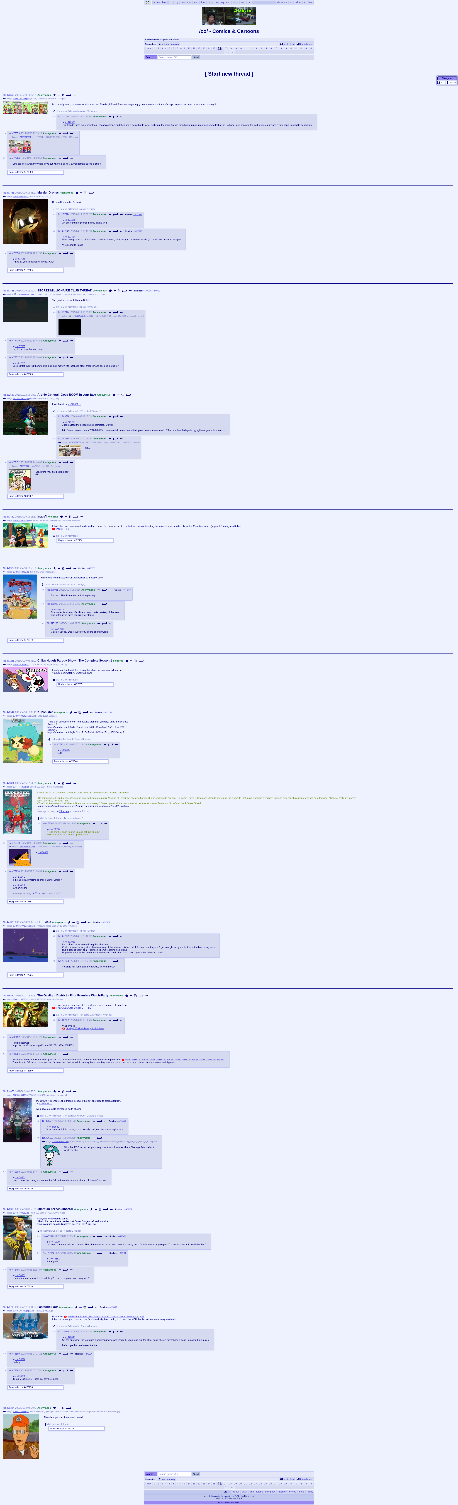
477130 (16, 871)
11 (194, 48)
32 (300, 48)
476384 (16, 1370)
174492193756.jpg (21, 999)
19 (235, 48)
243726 (65, 416)
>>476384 (88, 1354)
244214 (65, 438)
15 (214, 48)
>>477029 (105, 922)
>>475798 (20, 1359)
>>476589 (54, 1126)
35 (226, 52)
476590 (10, 95)
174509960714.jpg (21, 196)
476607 (49, 1138)
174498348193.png (27, 847)
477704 (16, 158)
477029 (65, 936)
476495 (16, 1269)
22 (250, 48)
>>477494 (70, 237)
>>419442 (44, 1103)
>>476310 (54, 1242)
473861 (10, 783)
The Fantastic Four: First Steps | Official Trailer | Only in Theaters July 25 (106, 1316)
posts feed (289, 44)
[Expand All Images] (63, 95)
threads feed (306, 44)
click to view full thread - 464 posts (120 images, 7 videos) (84, 1015)
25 (265, 48)
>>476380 (112, 1307)
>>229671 (73, 404)
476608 (16, 1171)
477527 (16, 357)
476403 (50, 1253)
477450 (10, 516)
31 (295, 48)
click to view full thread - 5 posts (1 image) (76, 209)
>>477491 (70, 220)
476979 (10, 568)
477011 (65, 116)
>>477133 (107, 712)
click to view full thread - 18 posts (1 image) (77, 1326)
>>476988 (70, 122)
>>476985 (91, 568)
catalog (175, 44)
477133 (61, 744)
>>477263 (126, 590)
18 (230, 48)
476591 (49, 1121)
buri (252, 1491)
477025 (10, 922)
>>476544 (65, 750)
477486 (10, 192)
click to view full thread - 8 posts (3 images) (76, 111)
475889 (10, 995)
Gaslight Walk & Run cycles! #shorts (85, 1028)
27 (275, 48)
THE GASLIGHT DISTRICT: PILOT (74, 1007)
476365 (65, 1331)
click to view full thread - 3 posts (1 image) (76, 931)
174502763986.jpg (21, 572)
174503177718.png (21, 926)
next (232, 52)
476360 (50, 823)
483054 (16, 1054)
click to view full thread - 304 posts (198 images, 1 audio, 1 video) (71, 1116)
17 (225, 48)
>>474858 (20, 885)
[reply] (69, 95)
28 (280, 48)
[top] (441, 82)
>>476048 (70, 1337)
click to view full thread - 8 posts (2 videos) (76, 307)
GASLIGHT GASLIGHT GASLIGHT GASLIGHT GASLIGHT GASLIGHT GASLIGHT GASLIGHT (175, 1059)
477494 (65, 214)
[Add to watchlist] (54, 95)
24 (260, 48)
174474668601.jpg (21, 787)
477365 (10, 290)
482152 (16, 1037)
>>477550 (137, 231)
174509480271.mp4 (81, 316)
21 (245, 48)
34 (310, 48)
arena (301, 1491)
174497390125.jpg (21, 1213)
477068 (65, 961)
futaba (259, 1491)
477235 (10, 660)
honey (310, 1491)
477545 (65, 231)
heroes (292, 1491)
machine (282, 1491)
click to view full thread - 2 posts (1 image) (71, 739)
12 (199, 48)
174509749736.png (21, 520)
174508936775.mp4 (25, 294)
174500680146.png (21, 716)
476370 (16, 843)
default (235, 1491)
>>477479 (156, 291)
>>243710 (70, 422)
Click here (64, 811)
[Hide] (59, 95)
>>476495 (122, 1253)
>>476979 (58, 609)
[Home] (147, 2)
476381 (50, 1236)
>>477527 (146, 291)
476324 (10, 1408)
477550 (16, 253)
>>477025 (70, 941)
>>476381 (127, 1209)
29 (285, 48)
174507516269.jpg (21, 664)
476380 (16, 1353)
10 (189, 48)
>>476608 (121, 1121)
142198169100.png (21, 398)
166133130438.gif (20, 1095)
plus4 (244, 1491)
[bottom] (451, 82)
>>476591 (20, 1177)
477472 (16, 462)
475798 (10, 1307)
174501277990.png (60, 1141)
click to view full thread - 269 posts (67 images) (78, 411)
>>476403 (122, 1236)
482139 (65, 1020)
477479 (16, 340)
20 (240, 48)
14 (209, 48)
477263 (54, 623)
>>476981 (58, 629)
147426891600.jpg (76, 442)
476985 (54, 604)
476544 (10, 712)
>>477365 (20, 346)
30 (290, 48)
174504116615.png (27, 137)
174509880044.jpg (27, 466)
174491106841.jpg (21, 1311)
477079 (16, 133)
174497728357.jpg (21, 1411)
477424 (65, 312)
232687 (10, 394)
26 (270, 48)
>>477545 (137, 214)
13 (204, 48)
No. (5, 95)
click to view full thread (67, 536)
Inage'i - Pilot (62, 529)
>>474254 (20, 877)
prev (149, 48)
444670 (10, 1091)
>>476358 (54, 829)
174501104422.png (21, 99)
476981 (54, 589)
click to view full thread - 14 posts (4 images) (61, 818)
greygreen (270, 1491)
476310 (10, 1209)
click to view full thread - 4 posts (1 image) (65, 584)
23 (255, 48)
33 (305, 48)
